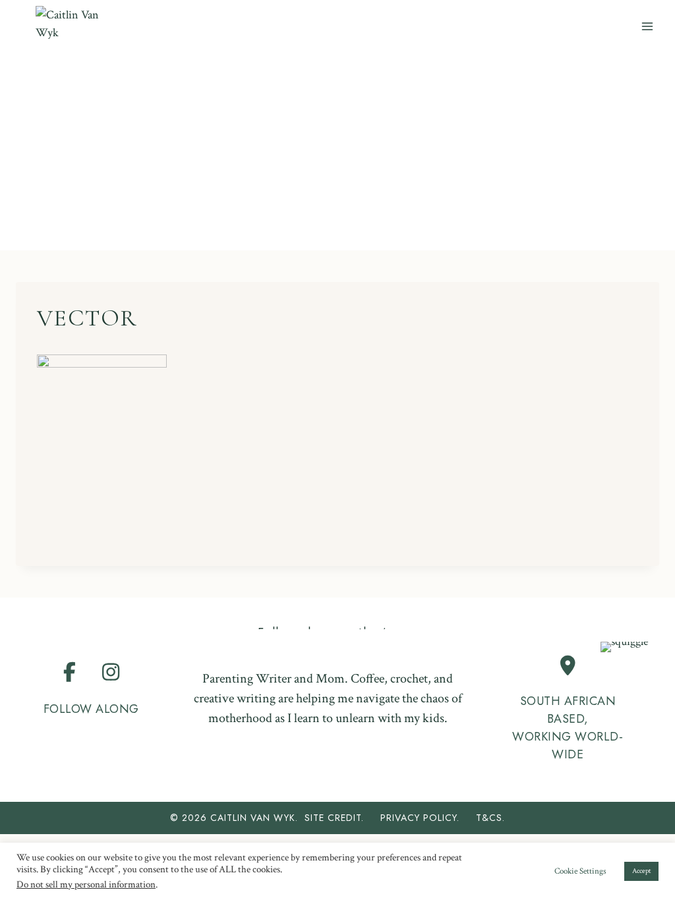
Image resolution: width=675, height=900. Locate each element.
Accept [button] (641, 871)
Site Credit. (334, 817)
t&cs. (490, 817)
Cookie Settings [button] (580, 871)
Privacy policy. (426, 817)
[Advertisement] (337, 151)
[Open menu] (647, 26)
